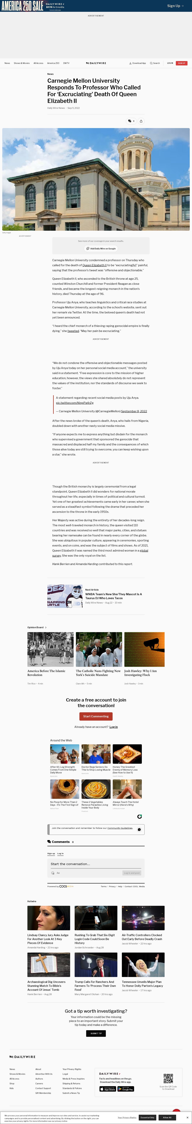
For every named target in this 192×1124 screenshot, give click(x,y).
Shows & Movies (22, 63)
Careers (39, 1083)
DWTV (66, 63)
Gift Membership (43, 1093)
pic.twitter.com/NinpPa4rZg (75, 403)
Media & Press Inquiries (74, 1079)
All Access (38, 63)
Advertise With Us (43, 1074)
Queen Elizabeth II (95, 265)
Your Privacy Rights (72, 1069)
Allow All (167, 1117)
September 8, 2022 (134, 411)
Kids (12, 1088)
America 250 (53, 63)
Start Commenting (96, 716)
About (38, 1069)
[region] (96, 1118)
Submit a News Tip (71, 1093)
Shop (12, 1083)
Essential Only (147, 1117)
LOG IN (170, 63)
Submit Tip (96, 1033)
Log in (113, 727)
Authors (39, 1079)
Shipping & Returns (71, 1083)
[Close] (187, 1117)
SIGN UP (181, 63)
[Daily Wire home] (96, 63)
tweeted (73, 331)
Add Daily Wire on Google (103, 248)
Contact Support (43, 1088)
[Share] (141, 121)
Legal (65, 1074)
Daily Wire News (56, 108)
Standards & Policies (72, 1088)
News (7, 63)
